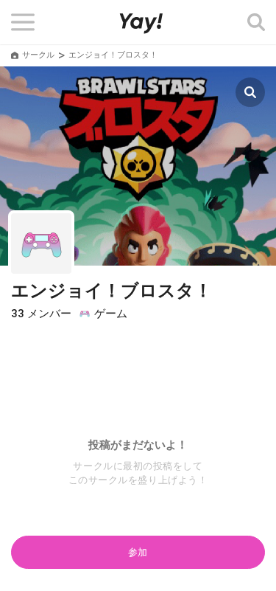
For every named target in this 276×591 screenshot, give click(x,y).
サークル (38, 55)
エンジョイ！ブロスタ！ (111, 290)
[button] (23, 22)
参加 (138, 552)
